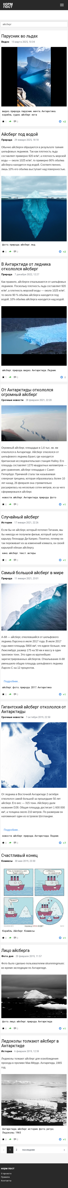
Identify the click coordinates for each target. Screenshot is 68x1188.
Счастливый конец (19, 855)
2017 (33, 687)
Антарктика (48, 111)
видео (5, 111)
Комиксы (7, 861)
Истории (6, 522)
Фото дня (7, 956)
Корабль (7, 930)
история (33, 1128)
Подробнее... (12, 681)
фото (5, 244)
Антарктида (39, 370)
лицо (12, 1021)
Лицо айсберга (15, 950)
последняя (28, 1149)
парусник (26, 111)
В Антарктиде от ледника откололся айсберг (26, 266)
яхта (34, 114)
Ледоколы (8, 1132)
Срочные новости (12, 400)
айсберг (25, 114)
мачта (36, 111)
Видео (5, 41)
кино (5, 553)
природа (15, 111)
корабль (7, 114)
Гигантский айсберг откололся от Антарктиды (33, 709)
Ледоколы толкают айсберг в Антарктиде (30, 1043)
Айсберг (18, 930)
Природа (6, 139)
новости (7, 497)
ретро (50, 1128)
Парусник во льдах (19, 36)
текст (22, 553)
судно (16, 114)
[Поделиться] (10, 121)
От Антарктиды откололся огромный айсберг (27, 392)
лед (33, 244)
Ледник (51, 370)
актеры (31, 553)
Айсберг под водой (19, 134)
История (6, 1051)
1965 (18, 1132)
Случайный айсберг (20, 517)
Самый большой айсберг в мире (32, 572)
